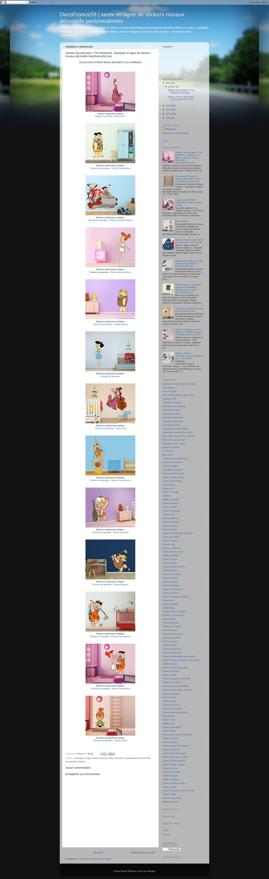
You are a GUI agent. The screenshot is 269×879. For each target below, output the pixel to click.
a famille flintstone (110, 220)
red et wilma (125, 689)
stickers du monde (172, 574)
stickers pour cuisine (173, 708)
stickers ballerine (171, 518)
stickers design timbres (174, 567)
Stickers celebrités (171, 548)
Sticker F (115, 168)
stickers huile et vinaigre (174, 611)
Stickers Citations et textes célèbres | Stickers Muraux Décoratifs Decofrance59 (188, 332)
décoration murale (171, 425)
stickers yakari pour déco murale (179, 790)
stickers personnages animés (177, 690)
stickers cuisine (170, 559)
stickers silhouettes (172, 727)
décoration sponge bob (174, 440)
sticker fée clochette (172, 481)
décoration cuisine (171, 410)
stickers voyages (171, 779)
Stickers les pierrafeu (104, 116)
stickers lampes (170, 630)
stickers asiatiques (172, 511)
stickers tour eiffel (171, 772)
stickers (166, 496)
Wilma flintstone (124, 272)
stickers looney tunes (173, 634)
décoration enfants (172, 414)
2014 (169, 109)
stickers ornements (172, 682)
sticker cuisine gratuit (173, 477)
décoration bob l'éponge (174, 406)
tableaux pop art (171, 802)
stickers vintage (170, 776)
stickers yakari (170, 787)
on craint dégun (170, 466)
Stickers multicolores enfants (110, 114)
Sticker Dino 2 (120, 116)
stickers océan (170, 675)
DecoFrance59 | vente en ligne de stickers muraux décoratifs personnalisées (122, 17)
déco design (169, 387)
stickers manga (170, 641)
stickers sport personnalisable (177, 734)
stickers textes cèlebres (174, 761)
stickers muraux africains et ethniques (181, 660)
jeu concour (168, 455)
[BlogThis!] (104, 754)
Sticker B (118, 324)
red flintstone (125, 168)
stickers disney (170, 570)
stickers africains (171, 499)
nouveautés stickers (75, 761)
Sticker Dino (121, 428)
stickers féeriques (171, 585)
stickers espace (170, 581)
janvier (172, 86)
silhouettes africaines (173, 470)
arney (125, 324)
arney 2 (125, 584)
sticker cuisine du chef (173, 473)
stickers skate (169, 731)
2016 (169, 83)
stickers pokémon (171, 705)
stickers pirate (169, 701)
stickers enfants (170, 578)
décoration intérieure (173, 417)
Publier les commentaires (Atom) (95, 859)
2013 (169, 114)
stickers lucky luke (171, 637)
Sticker (114, 272)
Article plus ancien (143, 852)
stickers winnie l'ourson (174, 783)
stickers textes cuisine (173, 764)
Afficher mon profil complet (176, 133)
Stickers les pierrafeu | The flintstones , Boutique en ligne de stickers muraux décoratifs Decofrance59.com (188, 157)
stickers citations (171, 555)
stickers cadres (170, 540)
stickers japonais (171, 622)
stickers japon (169, 619)
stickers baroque (171, 522)
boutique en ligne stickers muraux (91, 758)
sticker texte (168, 488)
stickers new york (171, 671)
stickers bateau (170, 529)
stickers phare (169, 697)
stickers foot (168, 600)
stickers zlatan (170, 794)
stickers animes (170, 507)
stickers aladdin (170, 503)
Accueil (98, 852)
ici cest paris (169, 451)
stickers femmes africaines (176, 596)
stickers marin (169, 645)
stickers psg (168, 716)
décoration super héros (174, 443)
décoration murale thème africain (179, 436)
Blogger (151, 871)
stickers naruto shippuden (175, 667)
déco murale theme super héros (178, 395)
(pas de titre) (181, 221)
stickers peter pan (171, 693)
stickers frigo (169, 608)
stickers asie (169, 514)
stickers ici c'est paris (173, 615)
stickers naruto (170, 664)
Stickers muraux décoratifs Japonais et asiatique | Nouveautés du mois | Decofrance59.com (188, 289)
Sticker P (119, 740)
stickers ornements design (175, 686)
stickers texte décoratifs (174, 753)
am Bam (125, 532)
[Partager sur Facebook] (110, 754)
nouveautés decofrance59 (137, 758)
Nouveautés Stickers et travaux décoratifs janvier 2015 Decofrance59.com (187, 178)
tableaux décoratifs (172, 798)
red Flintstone (125, 637)
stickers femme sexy (173, 589)
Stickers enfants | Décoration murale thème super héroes (189, 241)
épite (125, 740)
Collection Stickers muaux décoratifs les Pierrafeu (110, 62)
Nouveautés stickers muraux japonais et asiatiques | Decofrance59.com (189, 263)
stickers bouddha (171, 537)
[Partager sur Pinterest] (113, 754)
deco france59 (116, 758)
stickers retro (169, 720)
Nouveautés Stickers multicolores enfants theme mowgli (188, 202)
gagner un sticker (171, 447)
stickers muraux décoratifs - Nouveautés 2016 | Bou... (181, 98)
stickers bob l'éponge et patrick (178, 533)
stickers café (169, 544)
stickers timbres (170, 768)
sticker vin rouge (171, 492)
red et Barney (125, 480)
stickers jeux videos (172, 626)
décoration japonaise (173, 421)
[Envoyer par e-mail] (101, 754)
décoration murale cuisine (175, 429)
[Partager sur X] (107, 754)
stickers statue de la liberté (176, 746)
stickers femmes (171, 593)
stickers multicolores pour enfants (179, 656)
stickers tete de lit (171, 749)
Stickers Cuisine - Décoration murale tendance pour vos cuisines (189, 355)
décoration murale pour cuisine (178, 432)
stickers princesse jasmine (175, 712)
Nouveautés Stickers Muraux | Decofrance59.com (189, 309)
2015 (169, 105)
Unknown (171, 129)
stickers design (170, 563)
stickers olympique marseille (176, 678)
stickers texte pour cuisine (175, 757)
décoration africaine (172, 402)
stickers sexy (169, 723)
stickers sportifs (170, 738)
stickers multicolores (172, 652)
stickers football (170, 604)
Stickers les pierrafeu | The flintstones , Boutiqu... (181, 91)
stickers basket (170, 526)
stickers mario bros (172, 649)
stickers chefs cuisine (173, 552)
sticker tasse (169, 485)
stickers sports (170, 742)
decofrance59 (169, 399)
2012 (169, 118)
